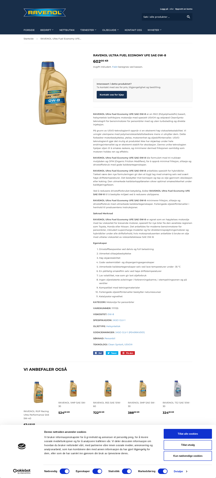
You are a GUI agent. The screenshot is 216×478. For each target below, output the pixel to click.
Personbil (110, 338)
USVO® (128, 344)
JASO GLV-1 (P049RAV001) (130, 332)
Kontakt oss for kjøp (112, 94)
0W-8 (111, 314)
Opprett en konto (183, 9)
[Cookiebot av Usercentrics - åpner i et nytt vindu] (22, 471)
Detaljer (178, 471)
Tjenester (87, 30)
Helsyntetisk (113, 326)
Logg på (164, 9)
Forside (29, 30)
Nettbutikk (67, 30)
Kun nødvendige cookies (187, 455)
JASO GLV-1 (119, 320)
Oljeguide (109, 30)
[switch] (97, 471)
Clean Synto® (115, 344)
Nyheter (154, 30)
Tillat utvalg (188, 444)
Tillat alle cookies (188, 433)
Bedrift (46, 30)
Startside (29, 38)
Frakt (115, 66)
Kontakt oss (133, 30)
